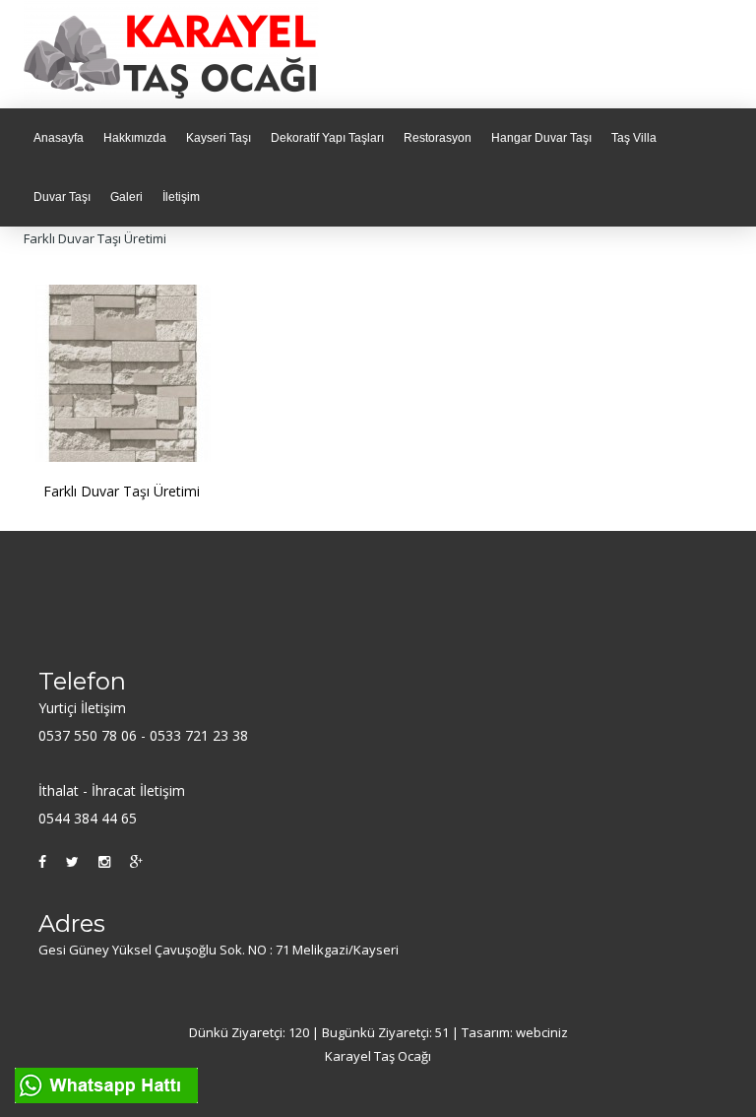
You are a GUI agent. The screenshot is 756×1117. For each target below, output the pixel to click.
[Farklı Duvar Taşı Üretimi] (123, 371)
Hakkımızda (134, 138)
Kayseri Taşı (218, 138)
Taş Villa (634, 138)
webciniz (542, 1032)
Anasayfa (58, 138)
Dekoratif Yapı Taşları (327, 138)
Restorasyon (438, 138)
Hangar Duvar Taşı (541, 138)
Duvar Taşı (62, 197)
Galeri (126, 197)
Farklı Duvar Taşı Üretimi (121, 491)
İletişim (181, 197)
